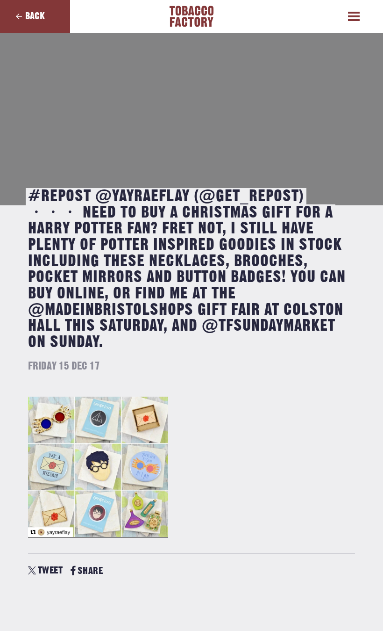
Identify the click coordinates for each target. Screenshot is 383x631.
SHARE (90, 571)
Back (35, 16)
